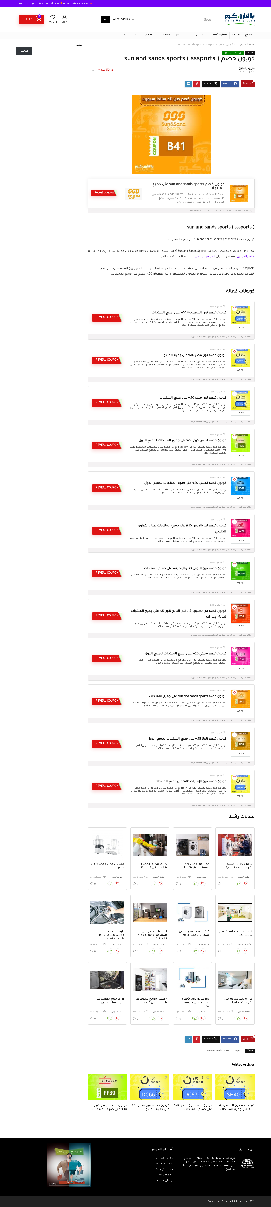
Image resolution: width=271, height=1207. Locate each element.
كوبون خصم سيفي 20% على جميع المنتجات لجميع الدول (185, 654)
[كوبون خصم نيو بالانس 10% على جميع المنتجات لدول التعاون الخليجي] (240, 528)
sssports (238, 1051)
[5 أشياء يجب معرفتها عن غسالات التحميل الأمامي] (192, 912)
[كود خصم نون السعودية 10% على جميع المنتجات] (235, 1077)
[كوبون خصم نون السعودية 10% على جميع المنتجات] (240, 315)
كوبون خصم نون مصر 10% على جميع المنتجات (193, 355)
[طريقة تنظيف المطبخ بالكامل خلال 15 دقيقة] (150, 845)
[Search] (105, 19)
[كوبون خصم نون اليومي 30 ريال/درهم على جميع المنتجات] (240, 571)
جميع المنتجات (242, 35)
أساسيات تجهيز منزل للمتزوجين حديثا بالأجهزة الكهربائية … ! (152, 935)
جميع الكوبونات (164, 1169)
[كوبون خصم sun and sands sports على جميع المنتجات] (240, 699)
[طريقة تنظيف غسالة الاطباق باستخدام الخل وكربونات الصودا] (107, 912)
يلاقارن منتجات (164, 1180)
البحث (79, 45)
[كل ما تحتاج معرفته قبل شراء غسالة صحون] (107, 980)
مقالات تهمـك (164, 1164)
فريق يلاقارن (247, 68)
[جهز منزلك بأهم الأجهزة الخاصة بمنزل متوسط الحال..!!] (192, 980)
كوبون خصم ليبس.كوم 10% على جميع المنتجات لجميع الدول (182, 440)
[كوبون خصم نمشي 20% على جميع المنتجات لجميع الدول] (240, 486)
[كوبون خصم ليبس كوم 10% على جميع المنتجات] (107, 1077)
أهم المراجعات (164, 1175)
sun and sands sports (218, 1051)
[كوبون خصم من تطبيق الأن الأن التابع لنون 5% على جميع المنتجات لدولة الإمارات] (240, 613)
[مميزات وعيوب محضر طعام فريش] (107, 845)
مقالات (152, 35)
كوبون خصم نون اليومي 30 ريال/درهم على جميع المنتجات (185, 568)
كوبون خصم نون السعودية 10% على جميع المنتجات (189, 313)
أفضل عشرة (201, 877)
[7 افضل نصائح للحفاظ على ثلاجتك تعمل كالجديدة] (150, 980)
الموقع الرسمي (205, 256)
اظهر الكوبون (246, 256)
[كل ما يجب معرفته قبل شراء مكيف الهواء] (235, 980)
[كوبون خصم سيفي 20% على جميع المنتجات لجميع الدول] (240, 656)
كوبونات (240, 44)
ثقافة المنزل (243, 877)
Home (251, 44)
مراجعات (133, 35)
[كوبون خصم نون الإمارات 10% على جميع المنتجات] (240, 784)
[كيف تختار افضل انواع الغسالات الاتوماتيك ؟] (192, 845)
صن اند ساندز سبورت (233, 53)
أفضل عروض (195, 35)
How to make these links (75, 4)
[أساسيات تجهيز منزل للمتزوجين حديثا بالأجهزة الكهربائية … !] (150, 912)
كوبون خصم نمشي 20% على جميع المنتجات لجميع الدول (185, 483)
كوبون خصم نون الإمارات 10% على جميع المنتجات (190, 781)
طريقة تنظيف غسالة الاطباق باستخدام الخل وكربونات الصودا (111, 935)
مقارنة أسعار (218, 35)
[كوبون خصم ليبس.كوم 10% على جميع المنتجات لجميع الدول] (240, 443)
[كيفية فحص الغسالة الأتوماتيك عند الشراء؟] (235, 845)
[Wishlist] (52, 18)
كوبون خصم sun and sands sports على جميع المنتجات (187, 696)
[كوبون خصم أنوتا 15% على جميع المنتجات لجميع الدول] (240, 741)
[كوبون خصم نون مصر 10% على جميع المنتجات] (240, 358)
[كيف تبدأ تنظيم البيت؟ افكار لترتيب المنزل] (235, 912)
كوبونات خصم (172, 35)
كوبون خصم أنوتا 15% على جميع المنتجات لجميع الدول (187, 739)
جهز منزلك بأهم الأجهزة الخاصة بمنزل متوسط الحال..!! (195, 1003)
